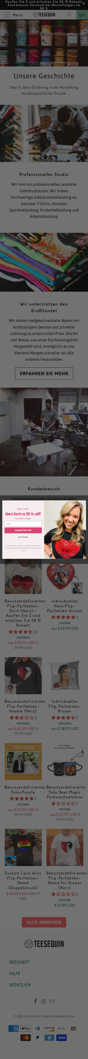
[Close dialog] (83, 503)
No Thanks (23, 537)
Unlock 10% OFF (23, 530)
